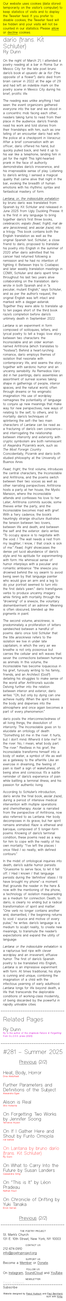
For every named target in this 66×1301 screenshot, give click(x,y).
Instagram (16, 1273)
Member (26, 1263)
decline (12, 32)
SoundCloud (34, 1273)
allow (55, 28)
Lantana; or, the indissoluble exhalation (31, 198)
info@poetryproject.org (20, 1253)
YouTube (56, 1273)
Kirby (60, 1296)
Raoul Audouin (34, 1293)
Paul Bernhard (54, 1293)
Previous (28, 1061)
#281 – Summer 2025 (33, 1051)
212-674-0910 (12, 1249)
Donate (43, 1263)
